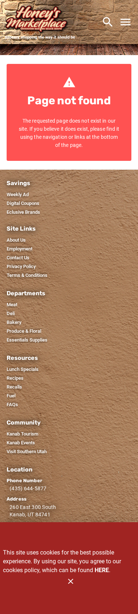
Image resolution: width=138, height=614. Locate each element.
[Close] (70, 581)
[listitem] (18, 194)
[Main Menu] (125, 22)
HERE (102, 570)
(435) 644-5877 (28, 488)
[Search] (108, 22)
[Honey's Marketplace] (39, 19)
